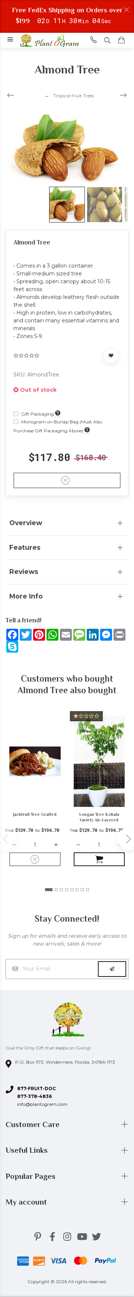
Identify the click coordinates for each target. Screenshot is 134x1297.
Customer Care (33, 1124)
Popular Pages (31, 1176)
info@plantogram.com (42, 1104)
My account (27, 1201)
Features (25, 547)
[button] (48, 889)
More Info (26, 596)
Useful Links (28, 1150)
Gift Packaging (37, 414)
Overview (25, 523)
